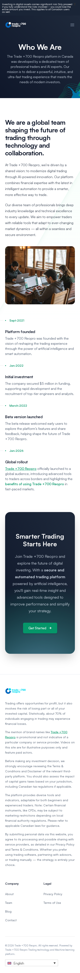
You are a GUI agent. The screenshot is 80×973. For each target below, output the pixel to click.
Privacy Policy (53, 894)
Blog (8, 911)
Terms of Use (52, 902)
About (9, 894)
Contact (11, 920)
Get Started (37, 628)
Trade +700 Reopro (20, 468)
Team (8, 902)
